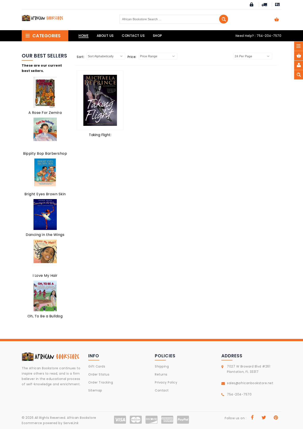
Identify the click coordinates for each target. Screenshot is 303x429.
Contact (162, 390)
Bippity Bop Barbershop (45, 153)
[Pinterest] (275, 418)
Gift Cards (96, 366)
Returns (161, 374)
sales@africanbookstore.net (250, 383)
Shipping (162, 366)
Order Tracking (100, 382)
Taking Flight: (100, 134)
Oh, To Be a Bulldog (45, 316)
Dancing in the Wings (45, 234)
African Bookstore (81, 417)
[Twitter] (264, 418)
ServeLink (71, 423)
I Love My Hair (45, 275)
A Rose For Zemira (45, 112)
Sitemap (95, 390)
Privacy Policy (166, 382)
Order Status (98, 374)
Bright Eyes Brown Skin (45, 194)
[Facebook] (252, 418)
